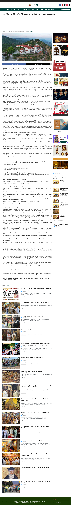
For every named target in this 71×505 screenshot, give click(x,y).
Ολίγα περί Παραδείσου (62, 216)
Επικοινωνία (20, 501)
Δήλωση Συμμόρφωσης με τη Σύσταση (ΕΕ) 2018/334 (29, 502)
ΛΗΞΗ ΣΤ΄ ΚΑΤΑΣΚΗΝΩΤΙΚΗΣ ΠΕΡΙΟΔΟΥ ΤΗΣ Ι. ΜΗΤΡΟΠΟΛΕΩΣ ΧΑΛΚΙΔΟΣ (32, 358)
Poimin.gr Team (30, 31)
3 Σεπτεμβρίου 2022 (57, 173)
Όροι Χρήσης (26, 501)
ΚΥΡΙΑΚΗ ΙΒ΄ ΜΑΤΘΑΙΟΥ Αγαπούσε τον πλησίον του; (61, 225)
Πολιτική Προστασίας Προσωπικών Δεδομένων (37, 501)
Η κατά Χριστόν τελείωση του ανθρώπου (63, 210)
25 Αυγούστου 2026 (24, 291)
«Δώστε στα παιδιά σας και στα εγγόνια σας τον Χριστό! (36, 440)
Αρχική (19, 0)
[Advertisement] (35, 23)
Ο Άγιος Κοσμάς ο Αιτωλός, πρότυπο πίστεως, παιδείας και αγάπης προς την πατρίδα (36, 385)
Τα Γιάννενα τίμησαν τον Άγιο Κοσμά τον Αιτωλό (34, 316)
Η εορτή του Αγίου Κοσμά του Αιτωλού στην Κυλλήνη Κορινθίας (35, 427)
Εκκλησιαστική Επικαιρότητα (16, 31)
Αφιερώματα (48, 0)
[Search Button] (69, 9)
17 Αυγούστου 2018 (63, 217)
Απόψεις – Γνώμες (35, 0)
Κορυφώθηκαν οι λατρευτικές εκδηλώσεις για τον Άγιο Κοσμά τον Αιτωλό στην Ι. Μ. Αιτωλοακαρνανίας (35, 344)
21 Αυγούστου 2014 (57, 226)
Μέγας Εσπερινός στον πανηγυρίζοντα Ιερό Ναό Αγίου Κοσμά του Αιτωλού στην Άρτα (35, 482)
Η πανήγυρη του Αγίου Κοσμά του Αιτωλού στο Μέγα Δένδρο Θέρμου (35, 454)
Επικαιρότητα (22, 0)
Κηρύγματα (30, 0)
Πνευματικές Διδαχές (42, 0)
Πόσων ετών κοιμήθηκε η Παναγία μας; (31, 371)
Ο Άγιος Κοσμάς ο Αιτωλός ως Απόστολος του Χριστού (35, 467)
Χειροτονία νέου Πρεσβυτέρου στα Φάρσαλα (33, 330)
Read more (23, 296)
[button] (58, 131)
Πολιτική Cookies (16, 502)
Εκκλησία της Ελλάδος (7, 31)
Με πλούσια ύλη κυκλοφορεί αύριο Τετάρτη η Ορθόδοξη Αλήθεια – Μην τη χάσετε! (36, 289)
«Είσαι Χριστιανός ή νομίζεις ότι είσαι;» (64, 205)
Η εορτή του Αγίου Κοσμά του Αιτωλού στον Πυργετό (34, 302)
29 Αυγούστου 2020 (63, 196)
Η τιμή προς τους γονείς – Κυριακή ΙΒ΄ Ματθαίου (63, 200)
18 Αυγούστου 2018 (63, 213)
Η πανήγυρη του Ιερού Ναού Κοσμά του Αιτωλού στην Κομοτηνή (35, 413)
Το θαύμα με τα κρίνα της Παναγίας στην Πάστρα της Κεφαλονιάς (35, 399)
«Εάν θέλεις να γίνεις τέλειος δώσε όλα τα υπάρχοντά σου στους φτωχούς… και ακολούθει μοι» (60, 170)
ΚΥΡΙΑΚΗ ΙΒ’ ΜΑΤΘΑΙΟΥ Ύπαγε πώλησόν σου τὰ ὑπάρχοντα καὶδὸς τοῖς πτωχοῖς (63, 182)
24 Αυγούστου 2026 (24, 415)
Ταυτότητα (15, 501)
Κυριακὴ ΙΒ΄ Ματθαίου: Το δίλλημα (64, 189)
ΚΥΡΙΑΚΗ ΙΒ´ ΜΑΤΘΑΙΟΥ (58, 220)
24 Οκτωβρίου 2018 (24, 31)
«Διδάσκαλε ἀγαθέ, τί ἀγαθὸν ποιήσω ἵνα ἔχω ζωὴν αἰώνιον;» (64, 194)
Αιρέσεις (52, 0)
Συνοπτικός (26, 0)
